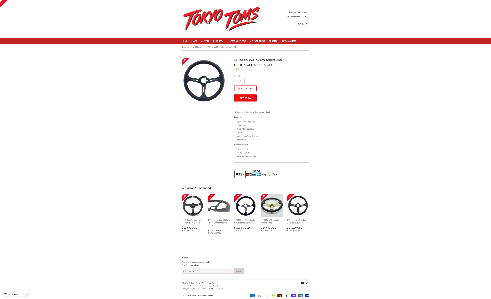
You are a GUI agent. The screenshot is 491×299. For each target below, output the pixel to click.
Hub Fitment (201, 289)
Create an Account (303, 12)
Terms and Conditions (189, 286)
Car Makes (212, 289)
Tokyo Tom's (191, 296)
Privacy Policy (211, 283)
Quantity (237, 76)
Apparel (205, 41)
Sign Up (239, 271)
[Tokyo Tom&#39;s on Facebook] (302, 283)
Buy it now (245, 98)
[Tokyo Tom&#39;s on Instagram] (307, 283)
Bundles (273, 41)
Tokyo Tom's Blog (188, 283)
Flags (194, 41)
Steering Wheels (238, 41)
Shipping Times (205, 286)
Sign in (291, 12)
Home (184, 41)
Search (215, 286)
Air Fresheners (257, 41)
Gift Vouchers (288, 41)
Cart (304, 24)
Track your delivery (188, 289)
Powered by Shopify (205, 296)
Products (218, 41)
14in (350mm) (196, 47)
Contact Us (200, 283)
